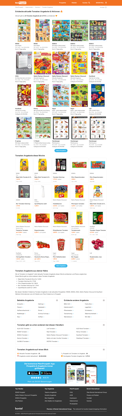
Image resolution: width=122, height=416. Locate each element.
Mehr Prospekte (61, 150)
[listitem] (24, 34)
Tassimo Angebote (51, 392)
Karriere (89, 401)
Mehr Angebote (61, 266)
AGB (71, 395)
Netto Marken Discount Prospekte (26, 395)
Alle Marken (19, 401)
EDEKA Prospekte (20, 398)
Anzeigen (102, 7)
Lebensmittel (29, 7)
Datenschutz (74, 401)
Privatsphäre (74, 404)
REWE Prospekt (20, 392)
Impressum (73, 398)
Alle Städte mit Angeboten (53, 401)
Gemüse (37, 7)
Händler (74, 3)
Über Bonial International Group (97, 392)
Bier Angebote (49, 398)
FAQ (71, 392)
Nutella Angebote (50, 395)
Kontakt (89, 398)
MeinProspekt (19, 7)
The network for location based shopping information (90, 409)
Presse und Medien (93, 395)
